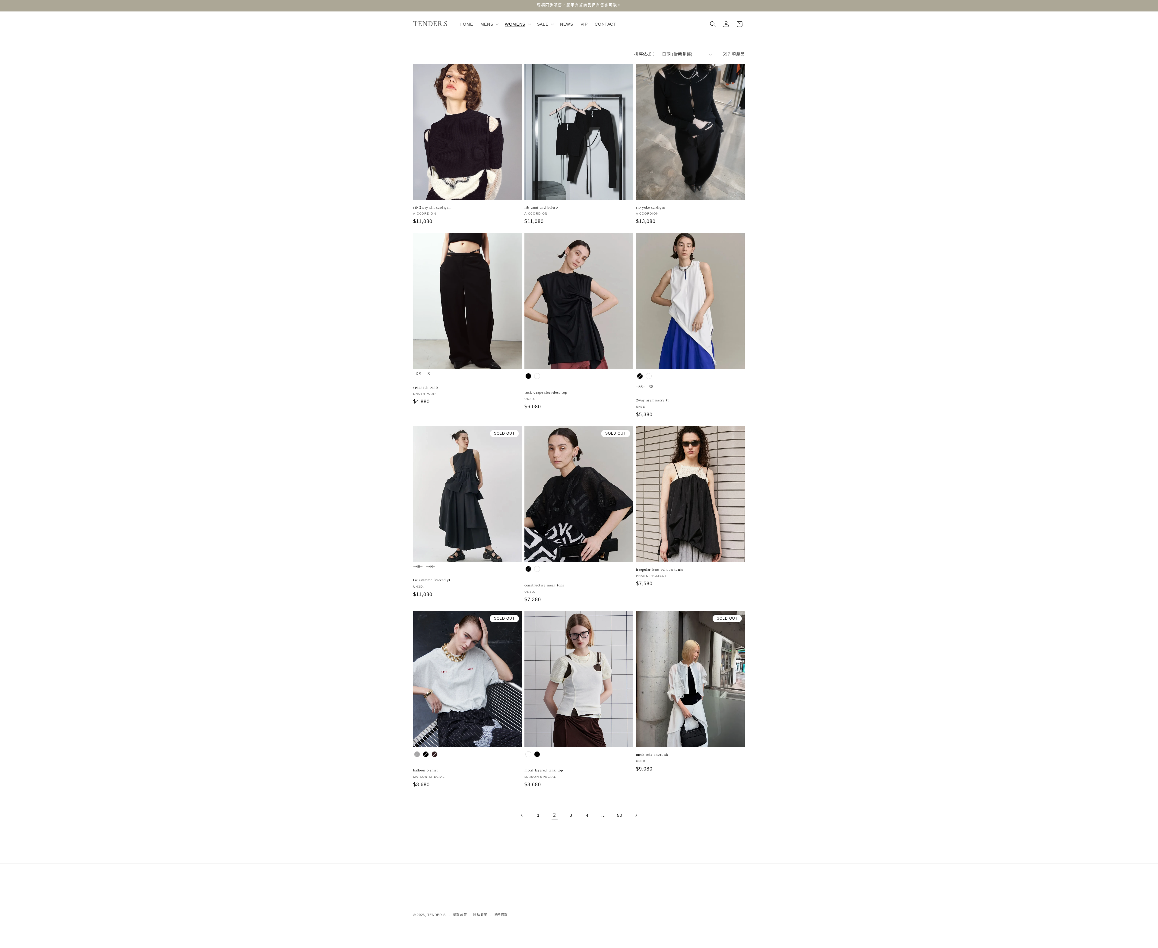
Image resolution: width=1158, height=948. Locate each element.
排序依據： (645, 54)
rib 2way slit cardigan (432, 207)
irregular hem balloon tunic (659, 569)
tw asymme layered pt (432, 580)
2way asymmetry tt (652, 400)
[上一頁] (522, 815)
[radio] (418, 374)
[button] (489, 24)
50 (619, 815)
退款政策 (460, 914)
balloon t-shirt (425, 770)
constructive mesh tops (544, 585)
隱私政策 (480, 914)
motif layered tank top (543, 770)
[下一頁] (636, 815)
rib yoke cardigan (651, 207)
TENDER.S (436, 915)
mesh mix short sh (652, 755)
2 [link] (554, 815)
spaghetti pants (426, 387)
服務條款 (501, 914)
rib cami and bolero (541, 207)
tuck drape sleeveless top (545, 392)
